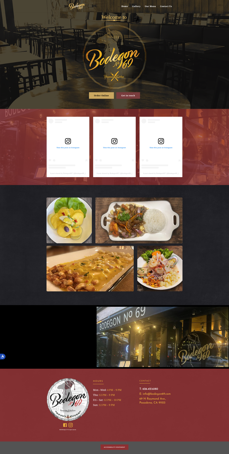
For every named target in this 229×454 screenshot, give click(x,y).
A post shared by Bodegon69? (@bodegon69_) (68, 173)
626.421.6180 (150, 389)
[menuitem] (125, 6)
